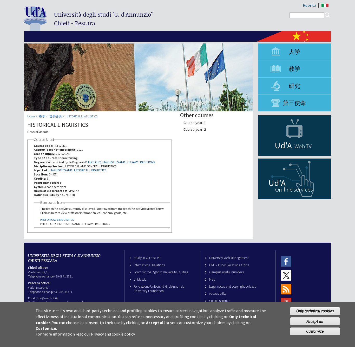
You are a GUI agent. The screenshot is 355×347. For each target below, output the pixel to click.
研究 (294, 86)
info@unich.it (45, 298)
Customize (315, 331)
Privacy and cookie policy (113, 334)
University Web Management (229, 258)
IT (325, 5)
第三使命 (294, 102)
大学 (294, 51)
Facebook (286, 261)
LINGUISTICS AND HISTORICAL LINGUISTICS (77, 170)
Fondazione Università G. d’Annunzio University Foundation (159, 288)
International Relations (149, 265)
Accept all (315, 321)
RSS (286, 289)
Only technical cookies (315, 311)
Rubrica (309, 5)
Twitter (286, 275)
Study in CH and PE (147, 258)
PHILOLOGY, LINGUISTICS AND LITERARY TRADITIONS (120, 162)
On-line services (294, 189)
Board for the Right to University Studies (161, 272)
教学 (294, 68)
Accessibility (217, 293)
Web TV (303, 146)
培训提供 (55, 116)
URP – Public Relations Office (229, 265)
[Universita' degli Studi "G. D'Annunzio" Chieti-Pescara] (35, 29)
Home (31, 116)
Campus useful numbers (226, 272)
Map (212, 279)
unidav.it (140, 279)
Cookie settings (219, 301)
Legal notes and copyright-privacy (232, 286)
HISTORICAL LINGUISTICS (81, 116)
